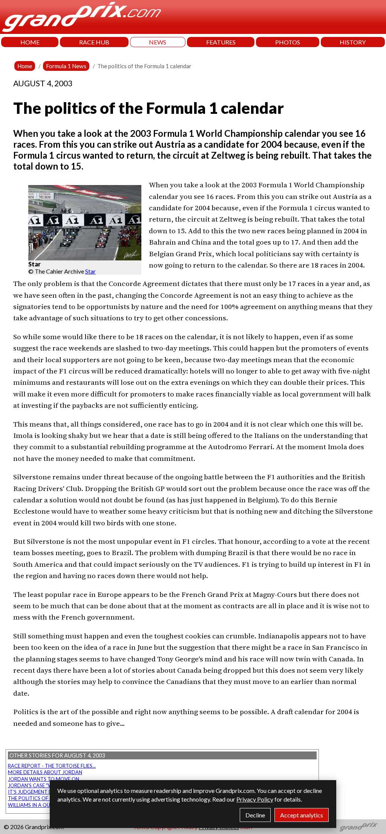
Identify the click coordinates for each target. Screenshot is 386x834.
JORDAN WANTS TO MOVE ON (43, 779)
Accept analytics (301, 815)
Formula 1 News (66, 66)
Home (24, 66)
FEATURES (221, 42)
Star (90, 271)
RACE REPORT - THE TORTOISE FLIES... (52, 766)
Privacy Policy (254, 799)
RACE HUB (94, 42)
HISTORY (353, 42)
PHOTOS (287, 42)
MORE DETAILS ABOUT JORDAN (45, 772)
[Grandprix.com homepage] (358, 826)
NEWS (157, 42)
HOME (30, 42)
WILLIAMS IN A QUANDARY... (40, 805)
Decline (255, 815)
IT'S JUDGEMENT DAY (33, 792)
